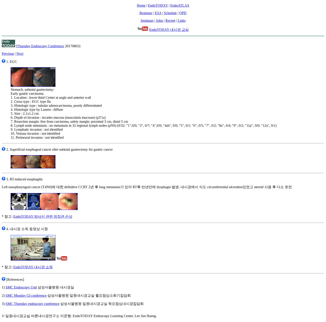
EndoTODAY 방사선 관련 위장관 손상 (42, 216)
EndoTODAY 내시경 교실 (169, 30)
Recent (170, 20)
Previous (8, 53)
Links (182, 20)
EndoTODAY (158, 5)
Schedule (170, 13)
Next (19, 53)
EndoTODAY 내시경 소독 (33, 267)
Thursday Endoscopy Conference (40, 46)
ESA (158, 13)
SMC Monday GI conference (26, 295)
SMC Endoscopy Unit (21, 287)
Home (141, 5)
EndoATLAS (179, 5)
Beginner (145, 13)
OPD (183, 13)
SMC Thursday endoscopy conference (32, 304)
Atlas (159, 20)
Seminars (147, 20)
